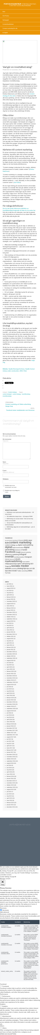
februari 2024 (10, 597)
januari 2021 (10, 649)
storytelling (14, 568)
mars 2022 (9, 630)
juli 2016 (9, 765)
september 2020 (11, 658)
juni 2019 (9, 689)
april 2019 (9, 693)
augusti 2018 (10, 710)
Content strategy (12, 392)
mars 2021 (9, 645)
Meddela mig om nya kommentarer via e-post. (11, 486)
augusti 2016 (10, 763)
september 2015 (11, 787)
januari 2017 (10, 752)
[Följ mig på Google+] (20, 846)
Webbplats (6, 479)
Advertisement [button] (4, 1014)
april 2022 (9, 627)
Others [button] (2, 1026)
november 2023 (11, 601)
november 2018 (11, 704)
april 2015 (9, 798)
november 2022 (11, 614)
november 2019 (11, 678)
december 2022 (11, 612)
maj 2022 (9, 625)
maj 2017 (9, 743)
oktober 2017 (10, 732)
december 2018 (11, 702)
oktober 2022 (10, 616)
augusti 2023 (10, 603)
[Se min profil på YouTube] (9, 846)
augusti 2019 (10, 684)
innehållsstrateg (26, 394)
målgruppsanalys (11, 564)
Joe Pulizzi (17, 182)
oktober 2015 (10, 785)
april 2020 (9, 667)
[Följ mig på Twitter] (9, 836)
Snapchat (8, 566)
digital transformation (18, 547)
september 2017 (11, 734)
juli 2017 (9, 739)
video (30, 571)
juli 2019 (9, 686)
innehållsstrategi (7, 396)
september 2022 (11, 619)
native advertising (23, 564)
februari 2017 (10, 750)
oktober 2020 (10, 656)
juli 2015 (9, 791)
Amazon (21, 540)
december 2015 (11, 780)
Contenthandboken (8, 24)
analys (25, 540)
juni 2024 (9, 590)
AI (17, 540)
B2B (7, 543)
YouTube (7, 573)
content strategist (7, 394)
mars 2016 (9, 774)
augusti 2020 (10, 660)
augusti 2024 (10, 588)
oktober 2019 (10, 680)
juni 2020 (9, 662)
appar (30, 540)
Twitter (19, 571)
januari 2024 (10, 599)
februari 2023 (10, 608)
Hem (4, 11)
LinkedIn (17, 559)
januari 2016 (10, 778)
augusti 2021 (10, 638)
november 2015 (11, 783)
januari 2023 (10, 610)
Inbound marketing (26, 552)
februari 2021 (10, 647)
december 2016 (11, 754)
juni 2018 (9, 715)
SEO (31, 564)
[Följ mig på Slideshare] (15, 856)
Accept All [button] (13, 876)
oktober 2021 (10, 636)
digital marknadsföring (25, 545)
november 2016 (11, 756)
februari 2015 (10, 802)
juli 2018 (9, 713)
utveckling (24, 571)
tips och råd (31, 568)
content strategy (17, 394)
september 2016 (11, 761)
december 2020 (11, 651)
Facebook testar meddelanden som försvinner (20, 410)
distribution (18, 550)
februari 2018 (10, 724)
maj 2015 (9, 796)
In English (5, 32)
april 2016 (9, 772)
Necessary (5, 910)
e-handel (24, 550)
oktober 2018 (10, 706)
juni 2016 (9, 767)
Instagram (28, 557)
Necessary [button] (3, 908)
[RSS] (25, 856)
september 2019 (11, 682)
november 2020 (11, 654)
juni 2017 (9, 741)
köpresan (12, 559)
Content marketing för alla (10, 28)
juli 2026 (9, 584)
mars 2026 (9, 586)
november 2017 (11, 730)
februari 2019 (10, 697)
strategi (20, 568)
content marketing (20, 542)
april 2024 (9, 595)
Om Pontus (6, 16)
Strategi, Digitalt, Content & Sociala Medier (20, 4)
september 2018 (11, 708)
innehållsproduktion (19, 557)
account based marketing (11, 540)
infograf (22, 554)
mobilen (27, 561)
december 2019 (11, 675)
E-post (8, 471)
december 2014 (11, 807)
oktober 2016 (10, 759)
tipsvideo (8, 571)
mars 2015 (9, 800)
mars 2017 (9, 748)
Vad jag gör (6, 20)
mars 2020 (9, 669)
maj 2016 (9, 770)
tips (25, 568)
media (23, 561)
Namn (5, 462)
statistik (8, 568)
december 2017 (11, 728)
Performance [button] (4, 994)
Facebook (10, 552)
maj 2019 (9, 691)
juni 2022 (9, 623)
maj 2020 (9, 665)
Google (18, 552)
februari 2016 (10, 776)
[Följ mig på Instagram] (30, 846)
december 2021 (11, 634)
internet (7, 559)
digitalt (8, 547)
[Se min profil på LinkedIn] (20, 836)
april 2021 (9, 643)
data (17, 545)
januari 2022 (10, 632)
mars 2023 (9, 605)
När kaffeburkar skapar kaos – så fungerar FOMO (20, 516)
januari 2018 (10, 726)
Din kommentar (7, 440)
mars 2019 (9, 695)
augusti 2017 (10, 737)
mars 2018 (9, 721)
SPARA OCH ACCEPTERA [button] (8, 1034)
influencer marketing (12, 554)
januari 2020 (10, 673)
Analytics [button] (2, 1004)
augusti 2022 (10, 621)
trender (14, 571)
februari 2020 (10, 671)
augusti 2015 (10, 789)
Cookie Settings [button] (5, 876)
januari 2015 (10, 804)
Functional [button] (3, 984)
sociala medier (20, 565)
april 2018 (9, 719)
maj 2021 (9, 641)
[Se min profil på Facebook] (30, 836)
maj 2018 (9, 717)
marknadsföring (13, 561)
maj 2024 (9, 592)
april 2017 (9, 745)
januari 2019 (10, 700)
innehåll (9, 556)
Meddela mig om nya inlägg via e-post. (12, 491)
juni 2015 (9, 794)
